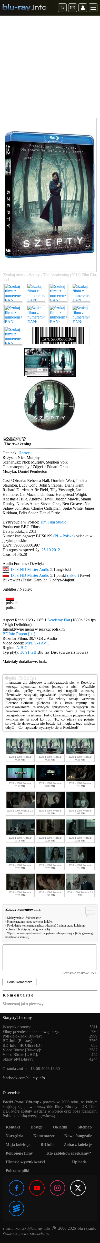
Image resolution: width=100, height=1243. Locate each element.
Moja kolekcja (18, 1144)
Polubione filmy (19, 1153)
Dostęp (37, 1127)
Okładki (60, 1127)
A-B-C (21, 647)
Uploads (79, 1162)
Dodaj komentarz (19, 982)
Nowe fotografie (78, 1136)
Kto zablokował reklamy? (68, 1153)
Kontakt (13, 1127)
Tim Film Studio (53, 522)
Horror (23, 453)
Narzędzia (14, 1136)
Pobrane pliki (17, 1170)
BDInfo (47, 1144)
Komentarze (44, 1136)
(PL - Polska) (64, 536)
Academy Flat (58, 620)
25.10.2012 (51, 550)
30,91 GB (28, 652)
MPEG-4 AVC (37, 643)
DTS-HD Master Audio (30, 569)
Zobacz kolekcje (78, 1144)
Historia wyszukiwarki (25, 1162)
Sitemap (85, 1127)
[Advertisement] (50, 68)
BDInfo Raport (19, 634)
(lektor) (73, 575)
